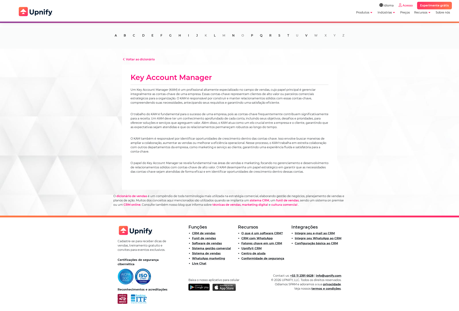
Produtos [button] (362, 12)
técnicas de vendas (226, 204)
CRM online (132, 204)
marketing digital (255, 204)
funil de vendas (287, 200)
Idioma (389, 5)
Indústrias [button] (385, 12)
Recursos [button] (420, 12)
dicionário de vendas (131, 196)
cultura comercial (284, 204)
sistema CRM (259, 200)
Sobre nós (443, 12)
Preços (405, 12)
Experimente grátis (434, 5)
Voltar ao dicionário (140, 59)
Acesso (408, 5)
